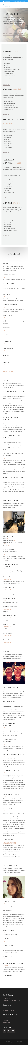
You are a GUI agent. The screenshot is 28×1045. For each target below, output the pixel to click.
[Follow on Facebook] (4, 1031)
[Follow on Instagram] (13, 1031)
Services (5, 1020)
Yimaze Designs (17, 1043)
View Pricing (6, 84)
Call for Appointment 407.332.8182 (13, 34)
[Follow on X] (9, 1031)
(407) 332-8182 (7, 998)
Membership (6, 1022)
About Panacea (7, 1018)
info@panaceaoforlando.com (11, 1000)
